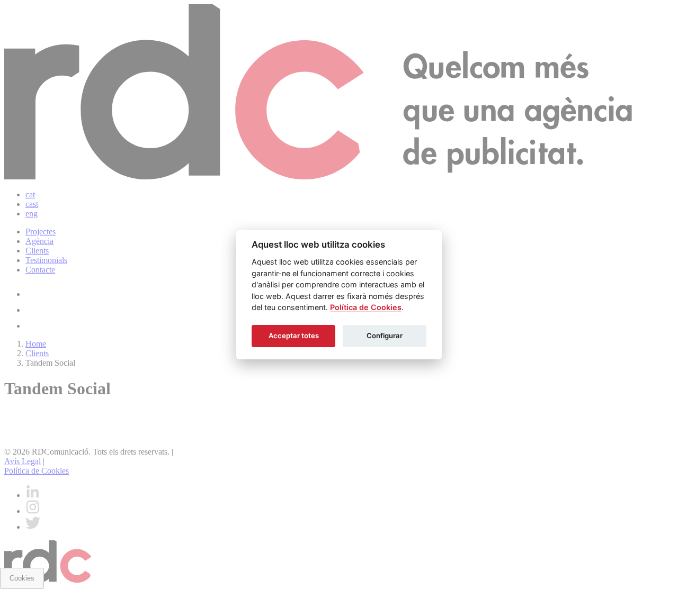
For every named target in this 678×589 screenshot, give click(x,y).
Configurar (385, 335)
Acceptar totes (294, 335)
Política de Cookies (366, 307)
